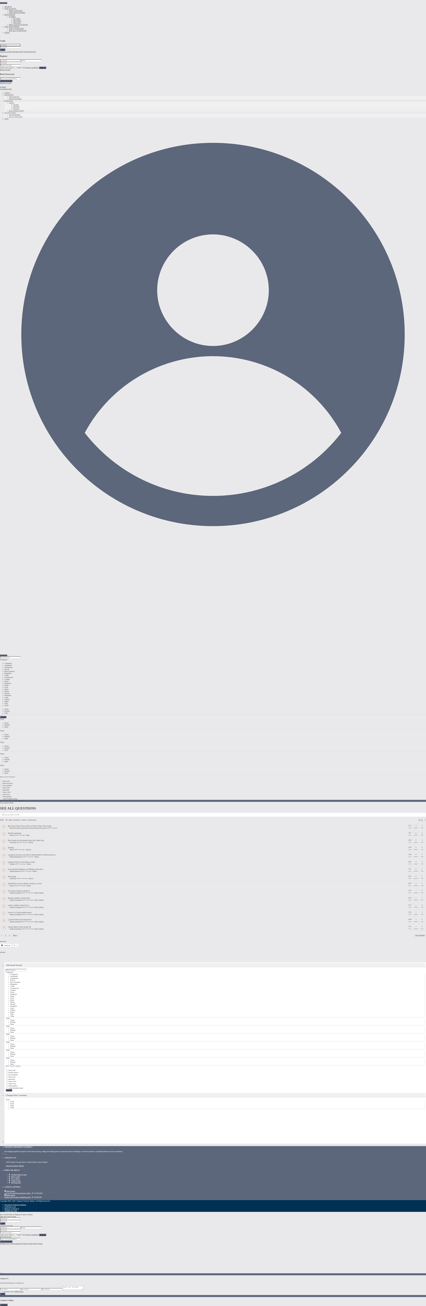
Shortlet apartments (14, 833)
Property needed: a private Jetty (19, 898)
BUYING (16, 19)
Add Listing (3, 3)
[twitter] (6, 1153)
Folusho (12, 864)
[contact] (2, 1272)
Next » (15, 935)
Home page (12, 876)
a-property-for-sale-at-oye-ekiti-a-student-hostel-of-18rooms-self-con (32, 855)
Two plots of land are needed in (19, 891)
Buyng (37, 893)
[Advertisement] (72, 1126)
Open (10, 820)
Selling (37, 857)
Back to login (28, 1244)
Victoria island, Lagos (19, 1175)
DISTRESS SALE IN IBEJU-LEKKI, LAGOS (25, 884)
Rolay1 (12, 835)
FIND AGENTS (10, 9)
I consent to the (13, 1292)
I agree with (28, 68)
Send (2, 1294)
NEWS (7, 33)
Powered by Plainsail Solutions (15, 1205)
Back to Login (5, 70)
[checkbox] (1, 1291)
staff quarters (7, 797)
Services (30, 842)
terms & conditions (32, 68)
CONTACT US (10, 1207)
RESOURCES (9, 15)
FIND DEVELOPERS (17, 13)
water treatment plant (10, 799)
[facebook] (5, 1153)
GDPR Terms (18, 1292)
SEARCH (8, 7)
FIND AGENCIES (15, 11)
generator (6, 790)
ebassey (12, 885)
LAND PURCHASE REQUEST (20, 920)
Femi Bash (13, 842)
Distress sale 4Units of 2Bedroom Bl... (17, 1197)
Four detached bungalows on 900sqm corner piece (25, 869)
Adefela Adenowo (15, 871)
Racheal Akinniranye (16, 857)
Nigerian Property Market (15, 1166)
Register (42, 68)
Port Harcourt (16, 1183)
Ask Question (420, 935)
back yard (6, 781)
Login (2, 49)
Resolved (17, 820)
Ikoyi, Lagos (15, 1177)
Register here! (5, 1244)
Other (28, 835)
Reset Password (6, 81)
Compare (4, 1305)
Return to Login (5, 83)
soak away (6, 794)
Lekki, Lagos (16, 1181)
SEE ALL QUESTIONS (17, 31)
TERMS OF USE (10, 1211)
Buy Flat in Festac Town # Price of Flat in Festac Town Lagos (29, 826)
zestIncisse (13, 878)
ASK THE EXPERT (11, 27)
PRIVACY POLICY (11, 1209)
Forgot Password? (29, 52)
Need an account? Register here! (11, 52)
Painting (11, 848)
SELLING (17, 23)
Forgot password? (16, 1244)
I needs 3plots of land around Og (19, 927)
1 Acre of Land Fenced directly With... (17, 1193)
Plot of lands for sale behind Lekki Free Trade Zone (26, 840)
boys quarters (7, 785)
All (6, 820)
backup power (8, 783)
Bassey (12, 849)
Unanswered (31, 820)
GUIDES (12, 17)
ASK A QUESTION (16, 29)
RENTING (17, 21)
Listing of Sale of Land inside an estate (21, 862)
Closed (23, 820)
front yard (6, 788)
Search (9, 1090)
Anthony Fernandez (16, 893)
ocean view (7, 792)
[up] (0, 1272)
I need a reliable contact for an (18, 905)
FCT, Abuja (15, 1179)
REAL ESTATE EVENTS (18, 25)
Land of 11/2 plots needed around (19, 912)
